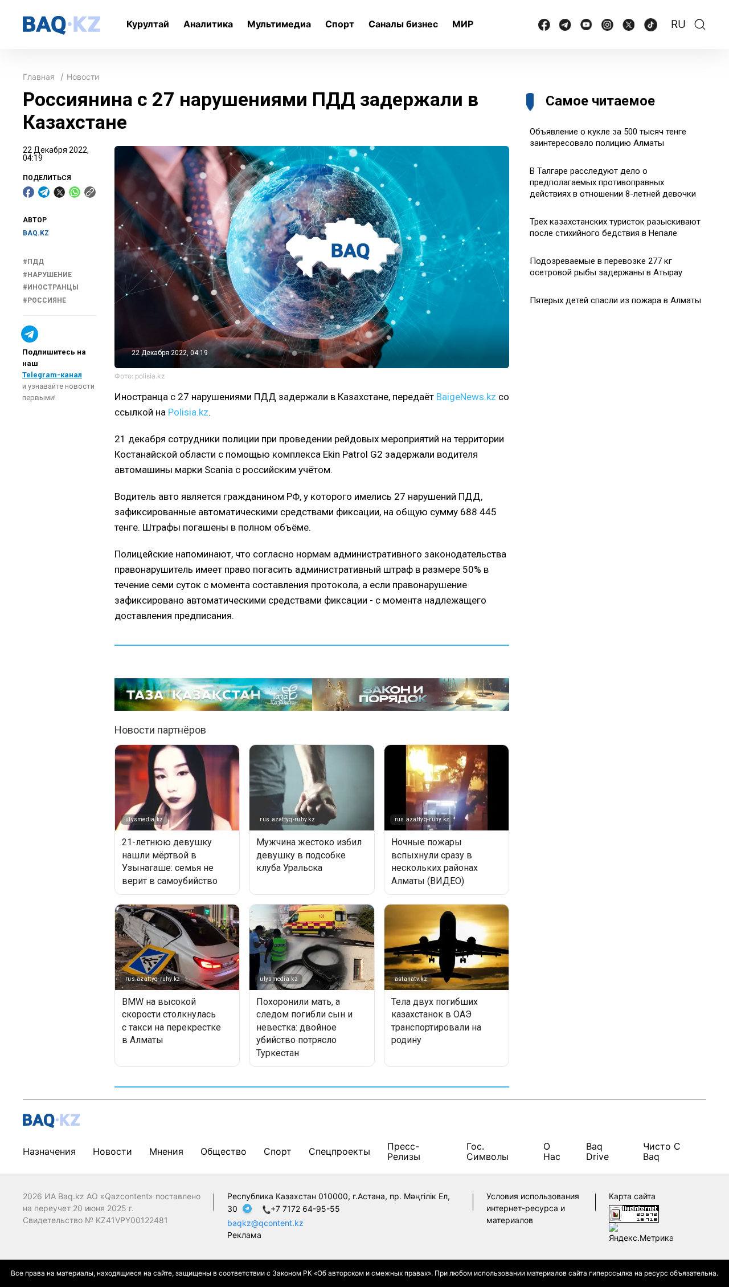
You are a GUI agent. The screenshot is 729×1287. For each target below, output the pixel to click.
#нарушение (47, 275)
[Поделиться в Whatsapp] (74, 192)
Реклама (244, 1235)
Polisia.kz (188, 412)
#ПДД (33, 262)
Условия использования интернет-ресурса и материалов (532, 1208)
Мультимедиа (279, 24)
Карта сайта (632, 1196)
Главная (39, 77)
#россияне (44, 300)
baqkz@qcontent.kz (265, 1223)
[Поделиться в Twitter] (59, 192)
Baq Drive (597, 1151)
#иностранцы (51, 288)
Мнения (166, 1151)
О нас (551, 1151)
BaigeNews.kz (466, 396)
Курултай (147, 24)
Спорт (339, 24)
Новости (83, 77)
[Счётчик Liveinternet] (634, 1212)
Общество (223, 1151)
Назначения (49, 1151)
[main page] (61, 25)
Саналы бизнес (403, 24)
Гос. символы (487, 1151)
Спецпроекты (339, 1151)
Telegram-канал (52, 374)
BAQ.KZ (36, 233)
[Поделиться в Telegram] (44, 192)
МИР (462, 24)
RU (678, 24)
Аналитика (208, 24)
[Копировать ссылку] (90, 192)
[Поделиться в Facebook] (28, 192)
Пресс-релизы (403, 1151)
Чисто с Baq (662, 1151)
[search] (700, 24)
